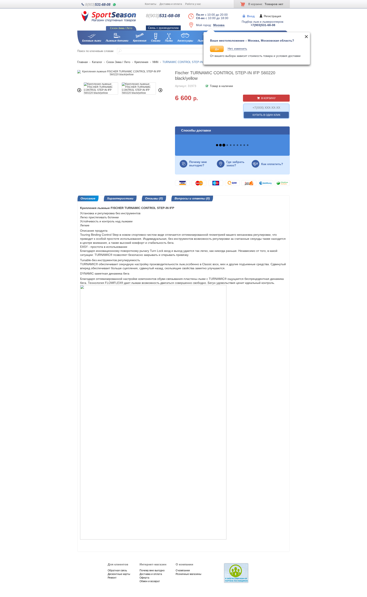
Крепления (141, 62)
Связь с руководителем (163, 27)
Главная (82, 62)
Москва (218, 25)
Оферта (144, 577)
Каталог (97, 62)
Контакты (150, 4)
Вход (251, 15)
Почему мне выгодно (152, 570)
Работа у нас (193, 4)
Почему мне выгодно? (198, 163)
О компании (183, 570)
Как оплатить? (272, 164)
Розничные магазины (188, 574)
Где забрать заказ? (235, 163)
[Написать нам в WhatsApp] (114, 5)
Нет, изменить (237, 48)
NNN (155, 62)
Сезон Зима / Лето (118, 62)
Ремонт (112, 577)
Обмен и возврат (150, 581)
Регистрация (272, 15)
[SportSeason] (108, 21)
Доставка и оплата (171, 4)
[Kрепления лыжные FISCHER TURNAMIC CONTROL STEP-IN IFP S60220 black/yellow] (119, 74)
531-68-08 (97, 4)
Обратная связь (117, 570)
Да (217, 49)
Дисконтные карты (119, 574)
